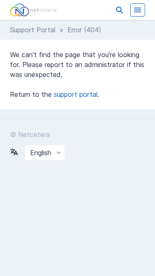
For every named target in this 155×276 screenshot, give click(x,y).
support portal (76, 94)
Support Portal (32, 30)
